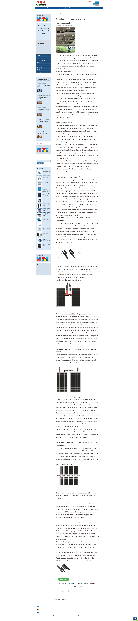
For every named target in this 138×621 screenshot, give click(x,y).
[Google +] (38, 20)
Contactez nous (77, 7)
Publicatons (90, 7)
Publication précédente (62, 591)
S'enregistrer (90, 1)
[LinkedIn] (43, 20)
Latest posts (40, 72)
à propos (53, 615)
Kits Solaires (69, 7)
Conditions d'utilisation (89, 615)
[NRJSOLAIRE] (40, 3)
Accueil (46, 7)
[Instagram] (40, 20)
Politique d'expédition (80, 615)
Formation (84, 7)
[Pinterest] (43, 18)
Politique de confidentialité (70, 615)
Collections (51, 7)
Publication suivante (93, 591)
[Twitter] (38, 18)
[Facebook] (40, 18)
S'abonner (40, 163)
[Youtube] (45, 18)
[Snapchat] (45, 20)
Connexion (85, 1)
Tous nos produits (60, 7)
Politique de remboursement (60, 615)
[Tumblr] (47, 20)
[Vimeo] (47, 18)
